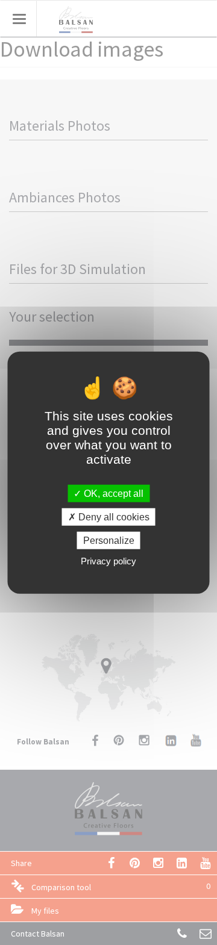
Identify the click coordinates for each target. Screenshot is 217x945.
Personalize (108, 540)
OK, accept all (112, 493)
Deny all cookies (112, 516)
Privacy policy (108, 561)
